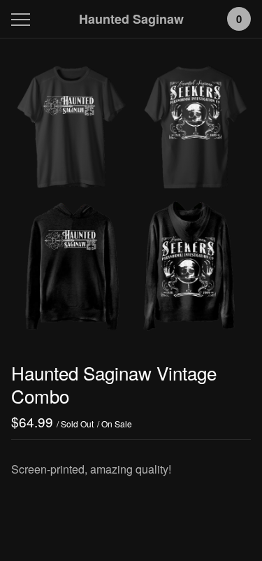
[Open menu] (23, 19)
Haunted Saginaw (131, 19)
